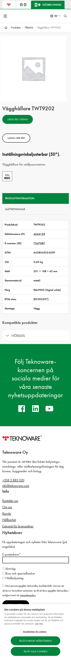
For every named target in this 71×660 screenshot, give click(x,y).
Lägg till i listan (18, 119)
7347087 (39, 243)
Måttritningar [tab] (15, 209)
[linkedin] (35, 408)
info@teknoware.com (15, 486)
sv (55, 16)
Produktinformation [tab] (19, 198)
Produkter (16, 27)
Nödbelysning (13, 578)
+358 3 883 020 (13, 480)
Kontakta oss (10, 501)
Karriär (6, 513)
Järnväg (10, 569)
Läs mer (39, 623)
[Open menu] (6, 16)
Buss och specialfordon (19, 573)
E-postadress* (11, 554)
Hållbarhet (9, 520)
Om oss (7, 507)
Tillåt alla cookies (35, 651)
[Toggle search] (65, 16)
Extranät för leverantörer (18, 526)
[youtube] (49, 408)
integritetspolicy (28, 595)
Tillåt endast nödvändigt (35, 640)
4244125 (39, 234)
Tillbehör (29, 27)
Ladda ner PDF (16, 138)
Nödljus (18, 336)
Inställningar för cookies (35, 632)
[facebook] (21, 408)
